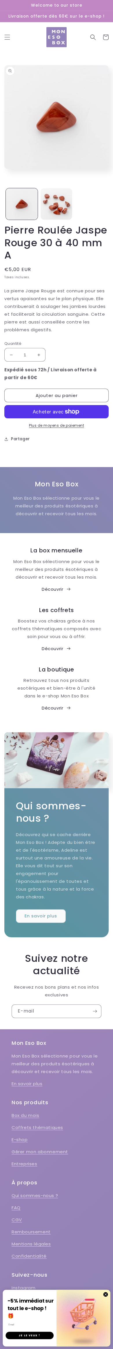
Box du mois (25, 1115)
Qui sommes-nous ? (35, 1195)
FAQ (16, 1208)
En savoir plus (41, 916)
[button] (7, 37)
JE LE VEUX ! (29, 1335)
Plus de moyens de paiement (56, 425)
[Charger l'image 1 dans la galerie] (22, 204)
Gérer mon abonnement (40, 1152)
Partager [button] (20, 439)
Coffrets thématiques (37, 1127)
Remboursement (31, 1232)
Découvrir (52, 589)
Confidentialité (29, 1256)
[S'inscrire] (94, 1011)
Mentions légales (31, 1244)
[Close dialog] (105, 1294)
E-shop (20, 1140)
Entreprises (24, 1164)
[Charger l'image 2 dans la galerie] (56, 204)
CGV (17, 1220)
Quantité (12, 343)
